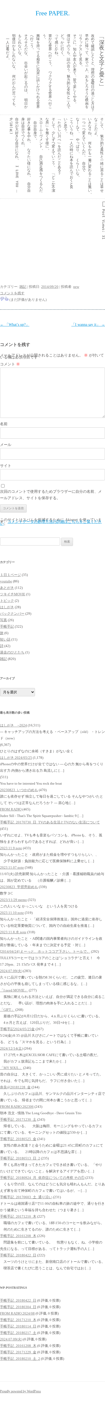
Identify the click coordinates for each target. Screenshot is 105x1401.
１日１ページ (10, 575)
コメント (10, 364)
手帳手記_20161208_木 (18, 1236)
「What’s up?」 (14, 325)
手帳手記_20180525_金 (18, 1139)
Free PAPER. (53, 13)
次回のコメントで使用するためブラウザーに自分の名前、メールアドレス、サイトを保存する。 (51, 495)
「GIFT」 (7, 1010)
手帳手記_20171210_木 (18, 1216)
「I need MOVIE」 (14, 990)
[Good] (6, 298)
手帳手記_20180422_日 (18, 1255)
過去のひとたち (12, 652)
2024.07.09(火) (11, 971)
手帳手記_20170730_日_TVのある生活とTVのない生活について (50, 822)
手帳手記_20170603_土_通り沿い (26, 1197)
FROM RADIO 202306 (17, 1107)
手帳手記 (7, 626)
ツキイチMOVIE (12, 594)
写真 (3, 620)
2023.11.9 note (11, 848)
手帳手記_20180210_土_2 (20, 1359)
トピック (7, 601)
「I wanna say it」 (88, 325)
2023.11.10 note (12, 913)
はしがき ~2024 (13, 725)
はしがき (7, 607)
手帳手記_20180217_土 (18, 1333)
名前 (4, 424)
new (76, 287)
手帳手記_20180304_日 (18, 1307)
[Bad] (2, 298)
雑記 (22, 287)
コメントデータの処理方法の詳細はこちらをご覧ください (51, 523)
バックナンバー (12, 614)
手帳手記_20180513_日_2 (20, 1158)
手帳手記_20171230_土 (18, 1119)
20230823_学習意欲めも (19, 887)
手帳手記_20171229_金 (18, 1352)
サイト (5, 466)
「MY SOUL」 (11, 1068)
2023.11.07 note (12, 867)
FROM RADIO (11, 809)
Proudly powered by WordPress (20, 1391)
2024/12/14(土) (11, 1048)
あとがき (7, 588)
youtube (6, 581)
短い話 (5, 639)
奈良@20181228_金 (15, 1087)
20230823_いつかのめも (19, 790)
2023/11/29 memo (13, 900)
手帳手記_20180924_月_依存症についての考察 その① (42, 1178)
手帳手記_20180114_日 (18, 1326)
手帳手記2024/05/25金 (17, 1029)
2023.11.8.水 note (13, 932)
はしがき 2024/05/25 (16, 758)
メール (5, 445)
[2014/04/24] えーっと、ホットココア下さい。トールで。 (45, 951)
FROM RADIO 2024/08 (17, 1313)
